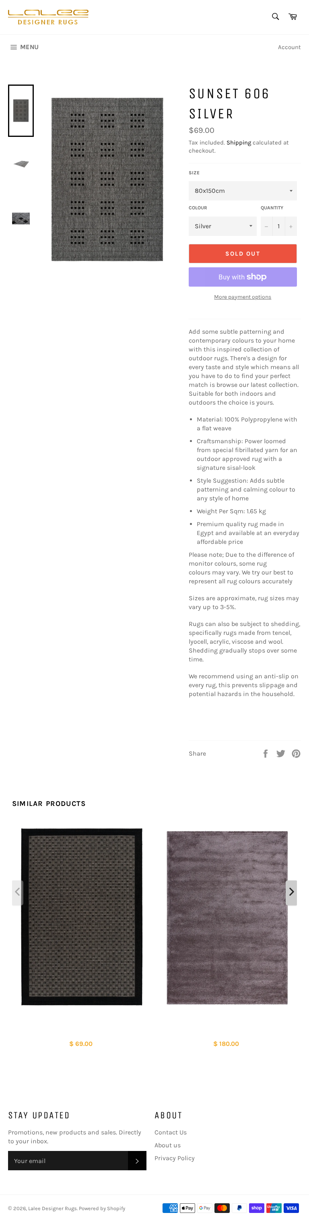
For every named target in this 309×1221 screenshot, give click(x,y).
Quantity (272, 208)
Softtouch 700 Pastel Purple (227, 1030)
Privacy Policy (174, 1158)
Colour (198, 208)
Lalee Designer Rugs (52, 1208)
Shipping (239, 142)
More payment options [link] (242, 296)
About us (167, 1145)
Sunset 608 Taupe (81, 1030)
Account (289, 47)
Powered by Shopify (102, 1208)
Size (194, 173)
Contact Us (170, 1132)
